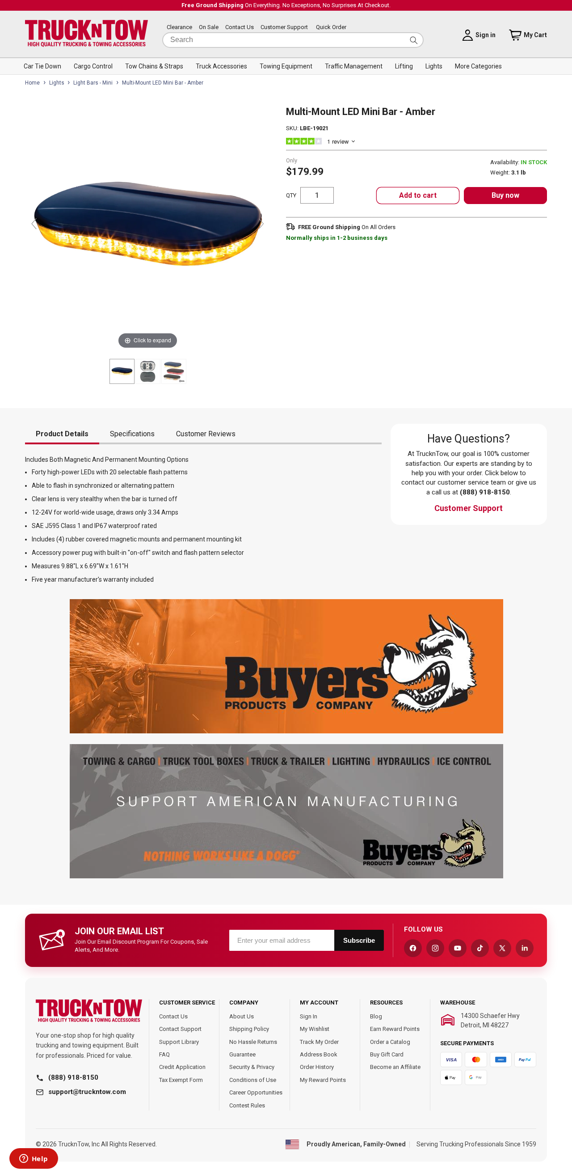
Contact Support (180, 1029)
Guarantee (242, 1054)
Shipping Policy (249, 1029)
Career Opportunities (255, 1092)
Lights (56, 83)
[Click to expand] (147, 228)
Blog (376, 1016)
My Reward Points (323, 1080)
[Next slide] (261, 224)
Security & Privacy (251, 1067)
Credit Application (182, 1067)
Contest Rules (247, 1105)
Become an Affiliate (395, 1067)
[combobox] (293, 40)
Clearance (179, 27)
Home (32, 83)
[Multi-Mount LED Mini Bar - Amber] (122, 371)
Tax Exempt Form (181, 1080)
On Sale (209, 27)
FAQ (164, 1054)
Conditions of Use (252, 1080)
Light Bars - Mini (93, 83)
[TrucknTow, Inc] (89, 1011)
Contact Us (239, 27)
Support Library (179, 1042)
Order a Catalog (390, 1042)
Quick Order (331, 27)
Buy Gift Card (387, 1054)
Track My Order (319, 1042)
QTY (291, 195)
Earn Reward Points (395, 1029)
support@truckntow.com (87, 1092)
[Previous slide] (34, 224)
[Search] (414, 40)
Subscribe (359, 940)
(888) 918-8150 (73, 1077)
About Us (241, 1016)
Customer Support (284, 27)
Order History (317, 1067)
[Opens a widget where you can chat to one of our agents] (33, 1159)
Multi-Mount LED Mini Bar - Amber (162, 83)
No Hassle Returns (253, 1042)
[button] (42, 66)
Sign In (308, 1016)
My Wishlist (314, 1029)
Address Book (318, 1054)
